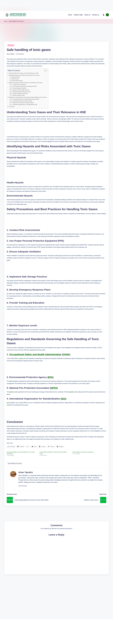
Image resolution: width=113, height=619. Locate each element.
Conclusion (12, 106)
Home (5, 21)
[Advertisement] (49, 5)
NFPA (54, 388)
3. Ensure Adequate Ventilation (18, 88)
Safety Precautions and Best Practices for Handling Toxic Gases (25, 82)
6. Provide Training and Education (19, 93)
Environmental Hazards (17, 80)
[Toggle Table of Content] (45, 70)
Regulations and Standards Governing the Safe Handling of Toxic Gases (28, 97)
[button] (22, 486)
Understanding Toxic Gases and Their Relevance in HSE (23, 73)
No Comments (20, 54)
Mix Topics (11, 45)
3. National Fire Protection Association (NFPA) (22, 102)
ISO (63, 398)
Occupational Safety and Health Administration (35, 354)
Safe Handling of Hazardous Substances (83, 452)
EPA (50, 377)
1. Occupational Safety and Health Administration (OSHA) (25, 99)
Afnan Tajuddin (25, 472)
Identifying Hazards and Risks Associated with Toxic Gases (24, 75)
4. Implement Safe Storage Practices (20, 90)
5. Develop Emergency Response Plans (21, 91)
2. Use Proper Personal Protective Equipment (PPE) (24, 86)
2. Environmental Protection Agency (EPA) (21, 101)
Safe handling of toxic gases (15, 463)
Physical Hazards (15, 77)
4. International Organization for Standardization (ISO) (24, 104)
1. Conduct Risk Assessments (18, 84)
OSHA (66, 354)
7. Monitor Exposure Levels (18, 95)
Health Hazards (15, 78)
